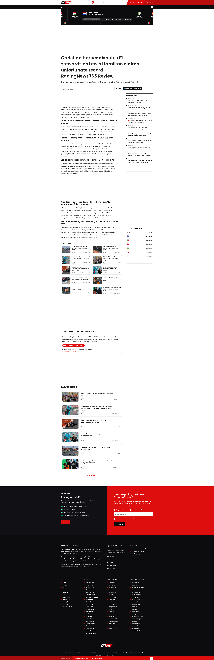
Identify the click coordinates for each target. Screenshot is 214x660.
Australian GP (113, 582)
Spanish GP (112, 614)
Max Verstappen (72, 559)
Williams (65, 604)
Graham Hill (135, 621)
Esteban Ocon (90, 609)
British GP (111, 602)
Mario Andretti (136, 631)
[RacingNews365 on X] (136, 2)
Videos (112, 7)
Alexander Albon (90, 623)
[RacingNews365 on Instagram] (130, 2)
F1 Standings (93, 7)
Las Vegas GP (113, 623)
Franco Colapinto (91, 631)
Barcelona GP (113, 597)
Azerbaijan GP (113, 616)
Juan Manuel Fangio (137, 616)
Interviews (104, 7)
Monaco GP (112, 594)
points (79, 115)
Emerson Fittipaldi (137, 619)
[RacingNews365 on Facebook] (133, 2)
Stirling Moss (135, 614)
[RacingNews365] (66, 2)
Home (68, 7)
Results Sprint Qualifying (91, 19)
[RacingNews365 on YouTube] (141, 2)
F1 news (74, 7)
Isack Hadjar (89, 599)
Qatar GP (111, 626)
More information (108, 23)
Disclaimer (80, 652)
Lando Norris (65, 561)
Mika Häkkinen (136, 602)
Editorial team (69, 652)
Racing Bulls (66, 602)
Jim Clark (134, 606)
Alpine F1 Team (67, 592)
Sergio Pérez (89, 606)
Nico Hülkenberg (90, 621)
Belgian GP (112, 604)
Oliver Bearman (90, 628)
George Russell (74, 561)
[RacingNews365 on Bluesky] (138, 2)
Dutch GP (111, 609)
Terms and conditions (92, 652)
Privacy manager (144, 652)
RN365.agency (136, 554)
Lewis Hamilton (90, 592)
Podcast (119, 7)
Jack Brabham (136, 626)
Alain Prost (135, 585)
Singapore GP (113, 619)
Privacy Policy (105, 652)
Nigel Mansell (135, 611)
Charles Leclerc (87, 561)
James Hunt (135, 597)
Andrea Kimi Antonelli (92, 597)
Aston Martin (66, 597)
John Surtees (135, 628)
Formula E (127, 7)
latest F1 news (70, 549)
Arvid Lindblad (90, 614)
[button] (74, 15)
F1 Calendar (83, 7)
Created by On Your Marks (128, 652)
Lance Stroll (89, 619)
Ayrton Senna (136, 592)
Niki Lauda (135, 609)
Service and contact (138, 551)
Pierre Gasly (89, 616)
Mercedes (66, 590)
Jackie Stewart (136, 599)
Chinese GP (112, 585)
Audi (64, 594)
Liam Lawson (89, 626)
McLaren (65, 585)
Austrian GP (112, 599)
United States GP (114, 621)
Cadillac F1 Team (68, 606)
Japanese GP (112, 587)
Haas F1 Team (67, 599)
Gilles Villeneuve (136, 594)
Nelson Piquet (136, 623)
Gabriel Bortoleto (91, 633)
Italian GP (111, 611)
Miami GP (111, 590)
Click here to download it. (69, 351)
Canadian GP (112, 592)
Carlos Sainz (89, 604)
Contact (114, 652)
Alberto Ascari (136, 590)
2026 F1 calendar (75, 564)
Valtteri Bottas (90, 611)
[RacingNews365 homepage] (62, 7)
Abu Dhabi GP (113, 628)
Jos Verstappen (136, 604)
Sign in (65, 522)
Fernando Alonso (86, 559)
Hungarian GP (113, 606)
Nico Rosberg (135, 582)
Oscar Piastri (89, 602)
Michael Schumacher (138, 587)
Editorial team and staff (139, 549)
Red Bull (82, 117)
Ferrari (64, 587)
